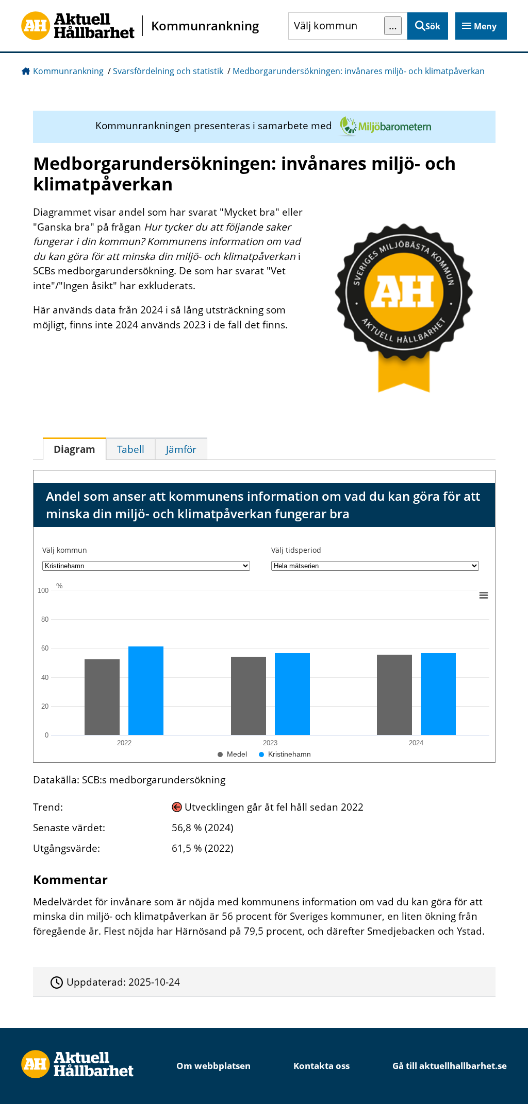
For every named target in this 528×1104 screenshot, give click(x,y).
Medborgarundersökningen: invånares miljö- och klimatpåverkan (359, 71)
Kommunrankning (68, 71)
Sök (432, 26)
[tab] (74, 448)
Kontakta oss (321, 1066)
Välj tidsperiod (296, 550)
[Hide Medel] (232, 754)
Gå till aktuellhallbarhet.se (449, 1066)
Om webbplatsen (213, 1066)
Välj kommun (64, 550)
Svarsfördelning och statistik (168, 71)
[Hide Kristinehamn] (285, 754)
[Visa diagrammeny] (483, 595)
